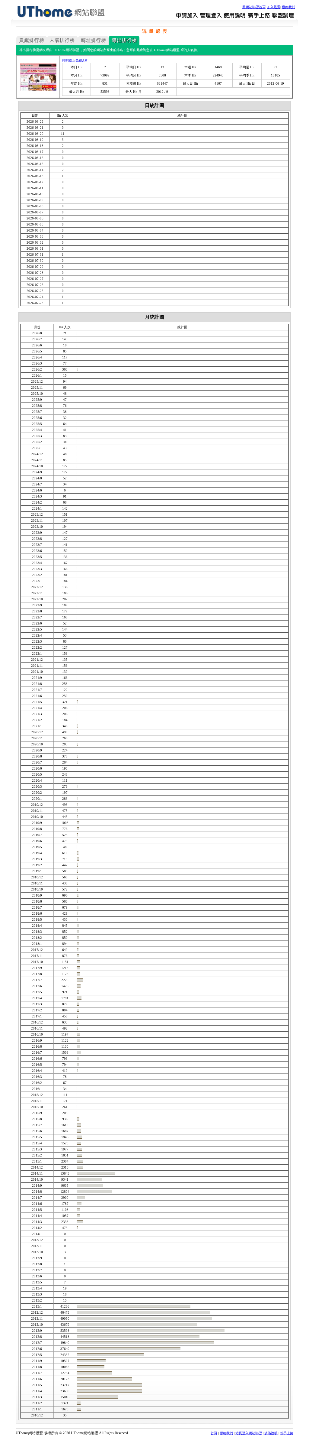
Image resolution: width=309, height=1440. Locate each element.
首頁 (214, 1433)
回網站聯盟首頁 (254, 7)
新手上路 (286, 1433)
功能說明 (271, 1433)
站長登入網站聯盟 (248, 1433)
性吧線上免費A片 (75, 60)
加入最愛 (273, 7)
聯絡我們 (288, 7)
